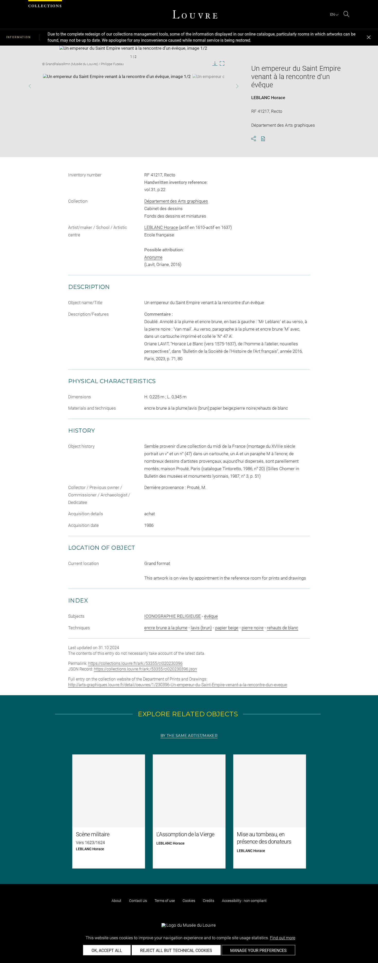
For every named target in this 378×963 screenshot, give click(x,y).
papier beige (226, 627)
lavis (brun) (201, 627)
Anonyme (153, 257)
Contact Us (138, 901)
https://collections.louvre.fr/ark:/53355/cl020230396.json (145, 669)
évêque (211, 616)
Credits (208, 901)
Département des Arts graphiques (176, 201)
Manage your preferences (258, 950)
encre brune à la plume (165, 627)
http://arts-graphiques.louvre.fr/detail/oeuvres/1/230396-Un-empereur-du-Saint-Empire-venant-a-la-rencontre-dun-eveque (177, 684)
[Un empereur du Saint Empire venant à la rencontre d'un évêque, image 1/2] (117, 87)
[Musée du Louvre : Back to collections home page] (195, 14)
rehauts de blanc (282, 627)
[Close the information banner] (369, 37)
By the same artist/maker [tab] (189, 735)
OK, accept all (107, 950)
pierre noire (253, 627)
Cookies (189, 901)
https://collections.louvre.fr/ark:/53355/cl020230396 (135, 663)
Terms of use (165, 901)
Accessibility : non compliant (244, 901)
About (116, 901)
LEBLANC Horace (268, 97)
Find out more (282, 937)
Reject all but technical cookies (176, 950)
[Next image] (228, 86)
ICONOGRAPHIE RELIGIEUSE (172, 616)
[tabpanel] (189, 811)
